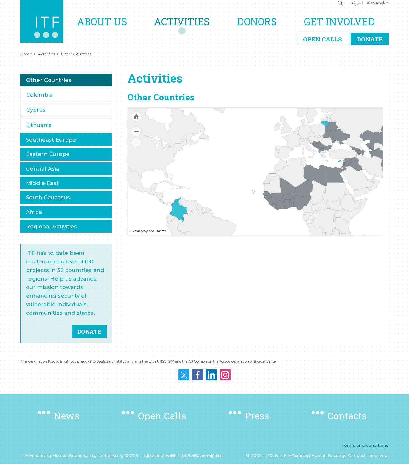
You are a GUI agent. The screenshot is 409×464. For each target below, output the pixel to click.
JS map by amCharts (147, 231)
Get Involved (339, 21)
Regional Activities (51, 226)
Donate (369, 39)
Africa (34, 212)
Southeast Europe (51, 139)
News (66, 415)
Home (26, 54)
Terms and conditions (365, 445)
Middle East (42, 183)
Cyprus (36, 110)
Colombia (39, 95)
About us (102, 21)
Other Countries (76, 54)
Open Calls (322, 39)
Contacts (347, 415)
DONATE (89, 331)
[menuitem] (320, 150)
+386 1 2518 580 (183, 455)
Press (257, 415)
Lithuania (39, 125)
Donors (257, 21)
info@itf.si (213, 455)
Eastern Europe (48, 154)
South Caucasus (48, 197)
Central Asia (42, 169)
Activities (182, 21)
